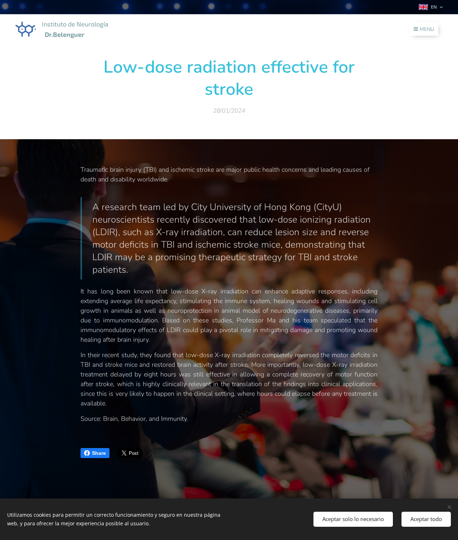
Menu (427, 29)
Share (99, 453)
